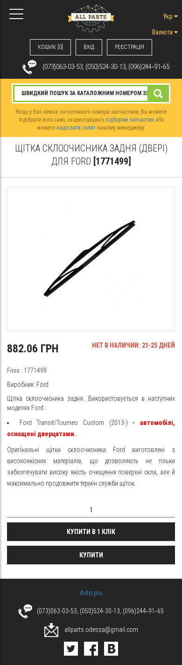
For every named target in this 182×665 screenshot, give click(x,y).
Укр (168, 16)
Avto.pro (91, 592)
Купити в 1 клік (91, 531)
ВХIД (89, 47)
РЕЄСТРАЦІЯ (129, 47)
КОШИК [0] (50, 47)
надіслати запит (76, 127)
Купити (91, 555)
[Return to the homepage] (91, 17)
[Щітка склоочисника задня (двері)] (91, 259)
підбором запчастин (129, 120)
